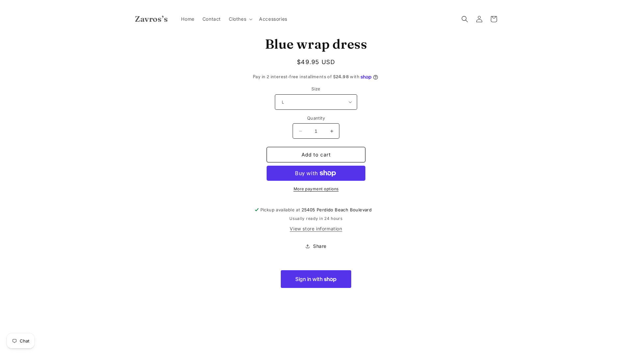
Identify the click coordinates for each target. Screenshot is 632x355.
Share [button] (320, 246)
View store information (316, 228)
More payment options (316, 188)
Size (316, 88)
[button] (240, 19)
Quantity (316, 118)
